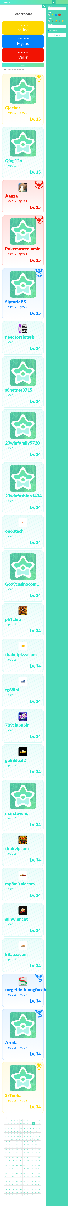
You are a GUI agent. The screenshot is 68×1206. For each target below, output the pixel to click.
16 (11, 1120)
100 (12, 1139)
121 (17, 1144)
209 (9, 1168)
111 (17, 1141)
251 (17, 1179)
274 (28, 1184)
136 (35, 1147)
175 (32, 1157)
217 (39, 1168)
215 (32, 1168)
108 (6, 1141)
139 (9, 1149)
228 (6, 1173)
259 (9, 1181)
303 (24, 1192)
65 (14, 1131)
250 (13, 1179)
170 (13, 1157)
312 (21, 1194)
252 (21, 1179)
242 (21, 1176)
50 (5, 1128)
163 (24, 1155)
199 (9, 1165)
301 (17, 1192)
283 (24, 1187)
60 (36, 1128)
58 (30, 1128)
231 (17, 1173)
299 (9, 1192)
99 (8, 1139)
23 (33, 1120)
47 (33, 1126)
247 (39, 1176)
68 (24, 1131)
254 (28, 1179)
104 (27, 1139)
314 (28, 1194)
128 (6, 1147)
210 (13, 1168)
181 (17, 1160)
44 (24, 1126)
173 (24, 1157)
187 (39, 1160)
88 (11, 1136)
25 (39, 1120)
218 (6, 1171)
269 (9, 1184)
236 (35, 1173)
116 (35, 1141)
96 (36, 1136)
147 (39, 1149)
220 (13, 1171)
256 (35, 1179)
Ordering (50, 24)
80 (24, 1133)
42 (18, 1126)
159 (9, 1155)
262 (21, 1181)
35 (33, 1123)
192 (21, 1163)
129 (9, 1147)
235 (32, 1173)
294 (28, 1189)
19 (21, 1120)
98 (5, 1139)
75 (8, 1133)
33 (27, 1123)
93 (27, 1136)
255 (32, 1179)
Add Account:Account (23, 64)
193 (24, 1163)
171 (17, 1157)
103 (23, 1139)
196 (35, 1163)
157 (39, 1152)
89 (14, 1136)
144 (28, 1149)
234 (28, 1173)
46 (30, 1126)
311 (17, 1194)
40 (11, 1126)
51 (8, 1128)
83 (33, 1133)
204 (28, 1165)
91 (21, 1136)
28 (11, 1123)
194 (28, 1163)
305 (32, 1192)
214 (28, 1168)
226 (35, 1171)
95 (33, 1136)
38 (5, 1126)
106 (34, 1139)
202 (21, 1165)
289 (9, 1189)
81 (27, 1133)
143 (24, 1149)
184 (28, 1160)
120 (13, 1144)
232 (21, 1173)
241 (17, 1176)
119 (9, 1144)
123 (24, 1144)
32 (24, 1123)
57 (27, 1128)
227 (39, 1171)
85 (39, 1133)
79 (21, 1133)
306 (35, 1192)
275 (32, 1184)
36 (36, 1123)
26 (5, 1123)
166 (35, 1155)
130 (13, 1147)
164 (28, 1155)
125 (32, 1144)
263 (24, 1181)
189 (9, 1163)
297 (39, 1189)
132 (21, 1147)
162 (21, 1155)
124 (28, 1144)
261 (17, 1181)
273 (24, 1184)
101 (16, 1139)
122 (21, 1144)
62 (5, 1131)
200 (13, 1165)
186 (35, 1160)
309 (9, 1194)
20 (24, 1120)
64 (11, 1131)
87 (8, 1136)
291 (17, 1189)
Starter (50, 18)
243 (24, 1176)
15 (8, 1120)
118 (6, 1144)
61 (39, 1128)
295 (32, 1189)
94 (30, 1136)
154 (28, 1152)
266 (35, 1181)
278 (6, 1187)
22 (30, 1120)
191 (17, 1163)
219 (9, 1171)
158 (6, 1155)
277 (39, 1184)
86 (5, 1136)
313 (24, 1194)
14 (5, 1120)
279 (9, 1187)
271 (17, 1184)
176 (35, 1157)
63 (8, 1131)
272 (21, 1184)
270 (13, 1184)
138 (6, 1149)
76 (11, 1133)
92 (24, 1136)
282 (21, 1187)
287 (39, 1187)
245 (32, 1176)
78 (18, 1133)
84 (36, 1133)
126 (35, 1144)
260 (13, 1181)
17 (14, 1120)
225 (32, 1171)
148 (6, 1152)
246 (35, 1176)
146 (35, 1149)
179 (9, 1160)
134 (28, 1147)
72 (36, 1131)
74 (5, 1133)
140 (13, 1149)
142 (21, 1149)
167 (39, 1155)
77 (14, 1133)
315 (32, 1194)
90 (18, 1136)
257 (39, 1179)
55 (21, 1128)
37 (39, 1123)
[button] (61, 2)
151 (17, 1152)
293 (24, 1189)
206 (35, 1165)
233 (24, 1173)
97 (39, 1136)
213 (24, 1168)
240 (13, 1176)
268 (6, 1184)
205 (32, 1165)
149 (9, 1152)
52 (11, 1128)
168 (6, 1157)
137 (39, 1147)
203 (24, 1165)
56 (24, 1128)
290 (13, 1189)
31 (21, 1123)
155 (32, 1152)
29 (14, 1123)
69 (27, 1131)
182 (21, 1160)
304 (28, 1192)
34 (30, 1123)
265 (32, 1181)
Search (50, 6)
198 (6, 1165)
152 (21, 1152)
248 (6, 1179)
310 (13, 1194)
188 (6, 1163)
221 (17, 1171)
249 (9, 1179)
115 (32, 1141)
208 (6, 1168)
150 (13, 1152)
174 (28, 1157)
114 (28, 1141)
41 (14, 1126)
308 (6, 1194)
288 (6, 1189)
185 (32, 1160)
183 (24, 1160)
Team (49, 12)
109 (9, 1141)
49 (39, 1126)
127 (39, 1144)
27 (8, 1123)
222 (21, 1171)
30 (18, 1123)
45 (27, 1126)
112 (21, 1141)
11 (33, 1118)
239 (9, 1176)
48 (36, 1126)
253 (24, 1179)
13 (39, 1118)
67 (21, 1131)
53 (14, 1128)
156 (35, 1152)
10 (30, 1118)
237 (39, 1173)
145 (32, 1149)
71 (33, 1131)
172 (21, 1157)
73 (39, 1131)
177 (39, 1157)
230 (13, 1173)
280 (13, 1187)
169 (9, 1157)
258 (6, 1181)
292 (21, 1189)
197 (39, 1163)
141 (17, 1149)
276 (35, 1184)
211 (17, 1168)
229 (9, 1173)
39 (8, 1126)
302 (21, 1192)
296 (35, 1189)
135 (32, 1147)
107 (38, 1139)
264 (28, 1181)
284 (28, 1187)
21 (27, 1120)
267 (39, 1181)
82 (30, 1133)
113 (24, 1141)
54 (18, 1128)
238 (6, 1176)
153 (24, 1152)
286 (35, 1187)
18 (18, 1120)
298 (6, 1192)
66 (18, 1131)
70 (30, 1131)
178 (6, 1160)
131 (17, 1147)
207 (39, 1165)
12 (36, 1118)
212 (21, 1168)
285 (32, 1187)
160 (13, 1155)
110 (13, 1141)
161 (17, 1155)
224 (28, 1171)
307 (39, 1192)
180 (13, 1160)
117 (39, 1141)
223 (24, 1171)
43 (21, 1126)
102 (19, 1139)
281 (17, 1187)
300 (13, 1192)
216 (35, 1168)
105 (31, 1139)
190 (13, 1163)
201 (17, 1165)
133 (24, 1147)
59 (33, 1128)
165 (32, 1155)
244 (28, 1176)
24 (36, 1120)
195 (32, 1163)
